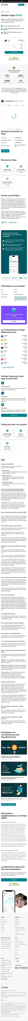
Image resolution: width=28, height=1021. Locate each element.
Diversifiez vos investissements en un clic (21, 436)
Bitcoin (5, 339)
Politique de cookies (5, 969)
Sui (4, 354)
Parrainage (17, 946)
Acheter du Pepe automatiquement (7, 449)
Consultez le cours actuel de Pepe (21, 172)
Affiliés (16, 950)
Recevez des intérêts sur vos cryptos (7, 436)
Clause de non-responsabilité (4, 979)
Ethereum (6, 347)
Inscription (21, 4)
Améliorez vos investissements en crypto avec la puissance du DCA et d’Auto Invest (12, 778)
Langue (16, 958)
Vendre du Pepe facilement (7, 171)
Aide (16, 948)
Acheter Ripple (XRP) (5, 944)
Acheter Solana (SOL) (5, 948)
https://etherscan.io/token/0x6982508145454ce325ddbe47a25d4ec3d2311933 (21, 299)
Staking (16, 921)
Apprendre (17, 954)
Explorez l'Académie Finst (9, 804)
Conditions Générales (5, 960)
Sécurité (3, 929)
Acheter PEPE (14, 52)
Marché (16, 925)
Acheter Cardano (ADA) (6, 946)
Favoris (16, 932)
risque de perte (19, 88)
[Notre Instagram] (24, 968)
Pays (2, 932)
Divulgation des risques (6, 962)
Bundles (16, 919)
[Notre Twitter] (16, 968)
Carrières (20, 944)
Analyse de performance (20, 929)
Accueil (2, 919)
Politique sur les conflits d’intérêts (6, 965)
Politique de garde (5, 971)
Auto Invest (17, 923)
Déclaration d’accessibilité (6, 976)
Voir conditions (19, 318)
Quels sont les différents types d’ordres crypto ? (12, 798)
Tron (5, 358)
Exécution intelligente (19, 927)
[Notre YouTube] (19, 968)
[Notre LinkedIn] (21, 968)
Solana (5, 351)
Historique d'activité (19, 934)
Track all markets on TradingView (14, 129)
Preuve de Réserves (19, 942)
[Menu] (26, 5)
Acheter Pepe (5, 150)
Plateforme (3, 923)
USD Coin (6, 362)
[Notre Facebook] (26, 968)
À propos (17, 939)
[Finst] (4, 5)
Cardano (6, 335)
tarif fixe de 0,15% (9, 242)
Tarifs (2, 925)
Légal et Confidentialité (5, 1011)
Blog (16, 952)
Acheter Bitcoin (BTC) (6, 939)
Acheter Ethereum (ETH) (6, 942)
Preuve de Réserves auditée (13, 245)
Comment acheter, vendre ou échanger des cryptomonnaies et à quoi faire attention (11, 757)
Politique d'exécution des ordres (6, 974)
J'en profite (14, 321)
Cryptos (2, 927)
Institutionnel (4, 921)
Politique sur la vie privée (6, 967)
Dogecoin (6, 343)
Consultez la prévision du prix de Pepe (7, 184)
